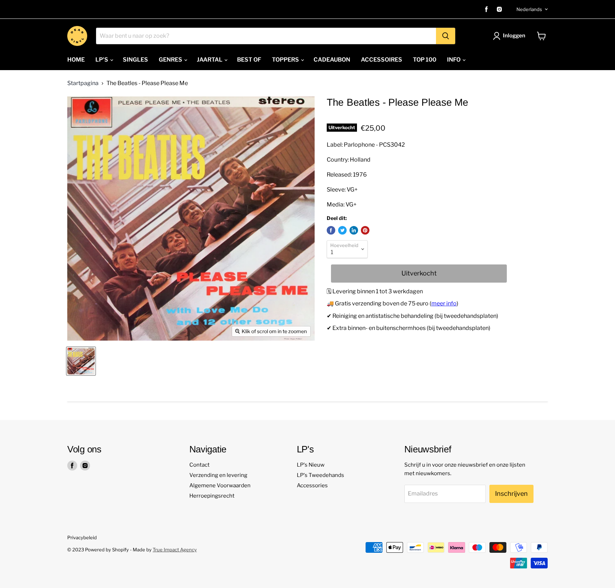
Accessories (312, 485)
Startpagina (83, 83)
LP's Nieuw (311, 465)
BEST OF (249, 59)
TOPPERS (286, 59)
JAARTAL (210, 59)
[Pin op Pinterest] (365, 230)
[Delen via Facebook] (331, 230)
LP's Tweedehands (320, 475)
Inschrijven (511, 493)
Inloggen (514, 35)
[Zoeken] (445, 36)
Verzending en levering (218, 475)
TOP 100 (424, 59)
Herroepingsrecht (212, 496)
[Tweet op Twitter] (342, 230)
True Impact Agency (175, 549)
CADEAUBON (332, 59)
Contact (199, 465)
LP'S (102, 59)
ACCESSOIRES (381, 59)
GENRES (171, 59)
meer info (444, 303)
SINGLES (135, 59)
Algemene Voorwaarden (220, 485)
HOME (76, 59)
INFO (454, 59)
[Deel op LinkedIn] (353, 230)
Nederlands (529, 9)
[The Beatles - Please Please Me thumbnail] (81, 361)
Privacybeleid (82, 537)
